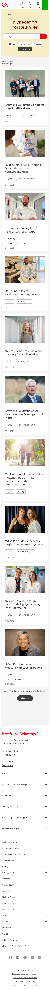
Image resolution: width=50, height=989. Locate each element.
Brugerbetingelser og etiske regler (25, 974)
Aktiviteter (6, 928)
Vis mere (25, 698)
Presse (5, 773)
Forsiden (8, 14)
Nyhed (12, 44)
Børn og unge (8, 909)
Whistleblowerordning (25, 970)
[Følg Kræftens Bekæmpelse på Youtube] (39, 958)
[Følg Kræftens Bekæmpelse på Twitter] (25, 958)
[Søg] (43, 36)
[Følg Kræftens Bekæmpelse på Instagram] (17, 958)
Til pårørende (8, 860)
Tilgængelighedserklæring (25, 981)
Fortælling (24, 44)
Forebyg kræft (8, 872)
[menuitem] (21, 4)
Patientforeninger (9, 940)
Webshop (6, 891)
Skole (4, 915)
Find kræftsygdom (10, 842)
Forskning (6, 879)
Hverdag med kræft (11, 848)
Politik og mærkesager (14, 817)
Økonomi (7, 795)
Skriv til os (11, 754)
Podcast (37, 44)
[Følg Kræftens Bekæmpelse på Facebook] (10, 958)
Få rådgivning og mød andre (14, 854)
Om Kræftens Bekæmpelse (16, 784)
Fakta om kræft (9, 903)
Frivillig (5, 866)
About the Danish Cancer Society (16, 946)
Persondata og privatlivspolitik (25, 978)
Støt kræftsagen (9, 897)
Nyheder (6, 921)
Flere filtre (25, 49)
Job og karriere (10, 806)
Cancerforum (8, 885)
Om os (5, 934)
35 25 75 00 (12, 750)
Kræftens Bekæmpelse (22, 733)
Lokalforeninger (10, 828)
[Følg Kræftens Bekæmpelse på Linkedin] (32, 958)
